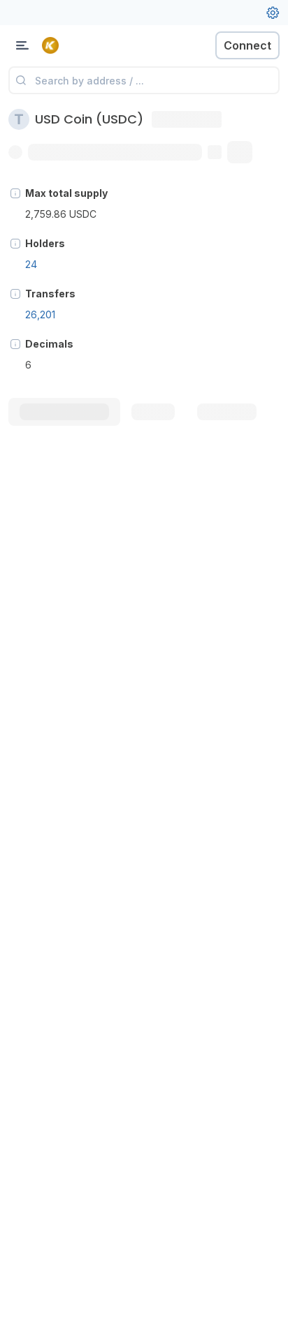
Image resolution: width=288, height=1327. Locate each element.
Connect (247, 45)
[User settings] (273, 13)
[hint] (15, 193)
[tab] (64, 412)
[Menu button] (22, 45)
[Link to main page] (84, 45)
